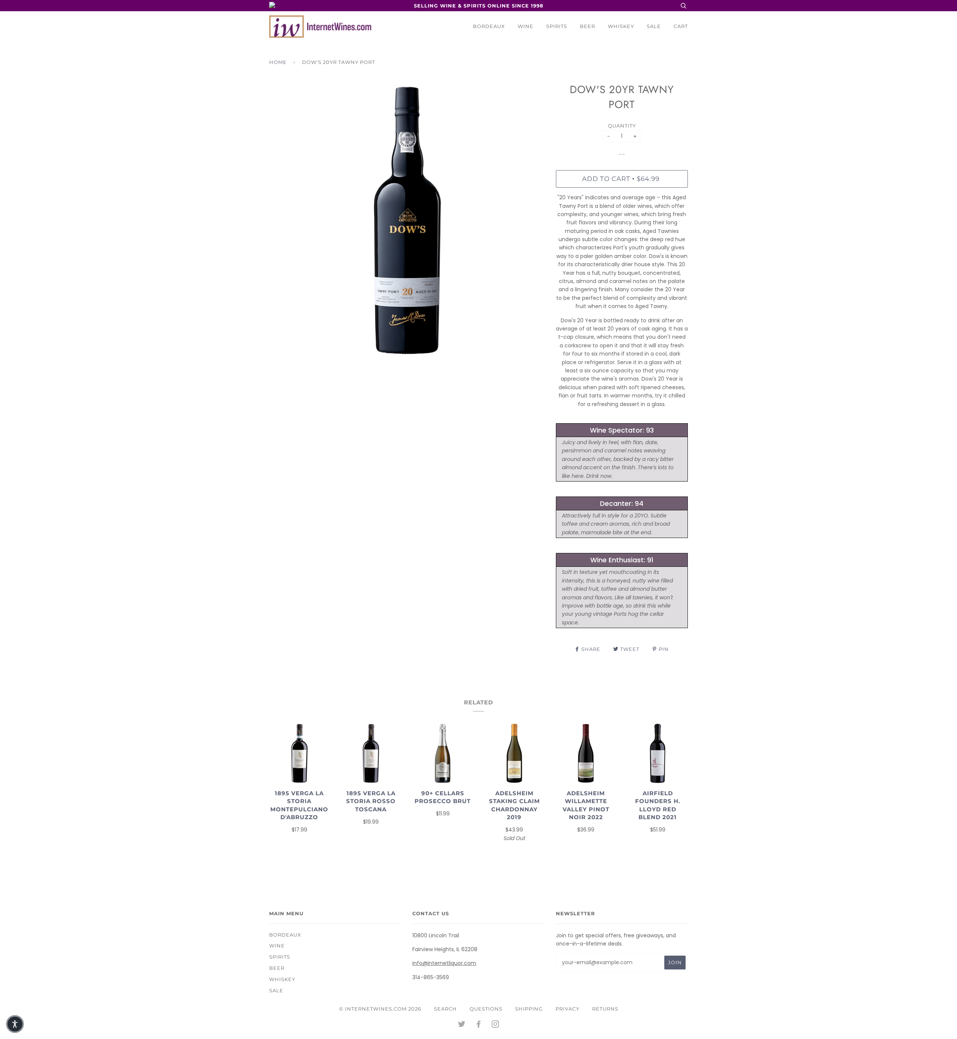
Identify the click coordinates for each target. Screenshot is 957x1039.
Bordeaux (489, 26)
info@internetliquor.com (444, 963)
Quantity (622, 126)
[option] (407, 220)
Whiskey (621, 26)
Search (445, 1009)
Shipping (529, 1009)
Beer (587, 26)
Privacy (567, 1009)
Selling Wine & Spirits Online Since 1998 (479, 6)
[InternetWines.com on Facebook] (479, 1025)
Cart (681, 26)
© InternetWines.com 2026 (380, 1009)
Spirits (556, 26)
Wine (525, 26)
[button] (15, 1024)
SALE (654, 26)
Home (278, 62)
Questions (486, 1009)
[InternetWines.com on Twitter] (462, 1025)
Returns (605, 1009)
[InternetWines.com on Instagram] (495, 1025)
